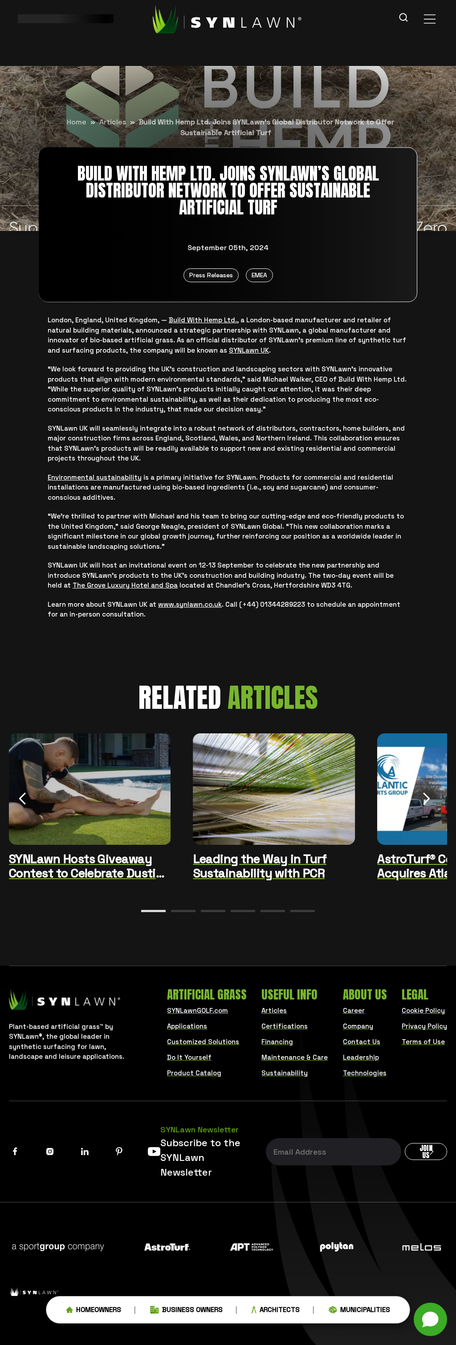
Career (354, 1010)
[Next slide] (426, 800)
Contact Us (361, 1041)
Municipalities (365, 1309)
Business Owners (192, 1309)
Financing (277, 1041)
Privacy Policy (424, 1026)
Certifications (284, 1026)
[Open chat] (430, 1319)
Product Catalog (194, 1073)
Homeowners (98, 1309)
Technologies (365, 1073)
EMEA (259, 275)
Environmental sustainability (95, 477)
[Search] (403, 19)
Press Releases (211, 275)
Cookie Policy (423, 1010)
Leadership (361, 1057)
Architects (280, 1309)
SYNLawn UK (249, 350)
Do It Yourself (189, 1057)
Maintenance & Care (294, 1057)
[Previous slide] (22, 800)
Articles (112, 122)
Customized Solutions (203, 1041)
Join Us (425, 1151)
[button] (153, 911)
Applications (187, 1026)
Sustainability (284, 1073)
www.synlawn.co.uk (190, 604)
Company (358, 1026)
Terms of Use (423, 1041)
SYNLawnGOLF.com (197, 1010)
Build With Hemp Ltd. (203, 320)
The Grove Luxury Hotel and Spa (125, 585)
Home (76, 122)
